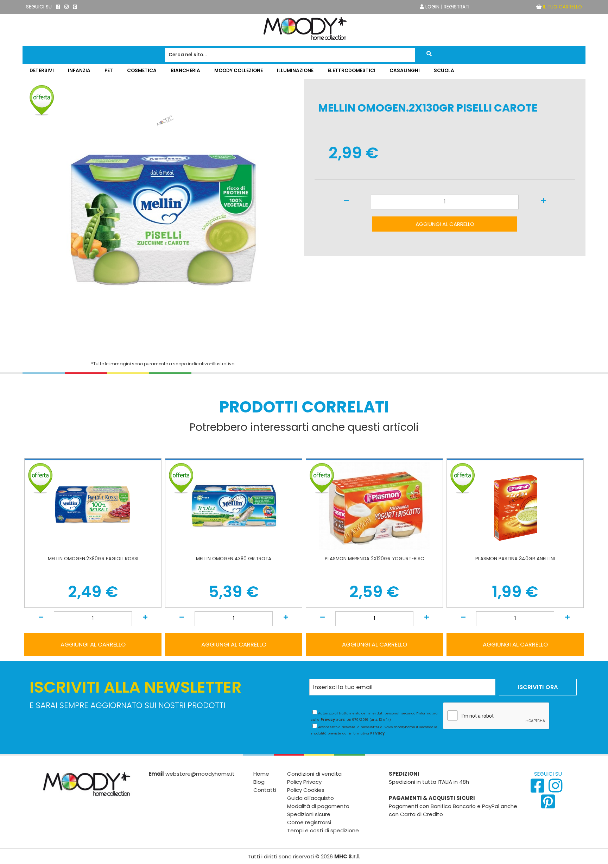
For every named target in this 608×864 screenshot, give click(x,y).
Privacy (328, 719)
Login (432, 7)
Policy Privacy (304, 782)
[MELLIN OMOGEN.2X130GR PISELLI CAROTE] (163, 353)
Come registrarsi (309, 822)
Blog (259, 782)
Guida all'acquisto (310, 798)
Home (261, 773)
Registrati (456, 7)
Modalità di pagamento (318, 806)
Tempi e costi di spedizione (323, 830)
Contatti (264, 790)
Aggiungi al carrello (445, 224)
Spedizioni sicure (308, 814)
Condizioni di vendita (314, 773)
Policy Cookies (305, 790)
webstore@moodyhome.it (200, 773)
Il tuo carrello (562, 7)
